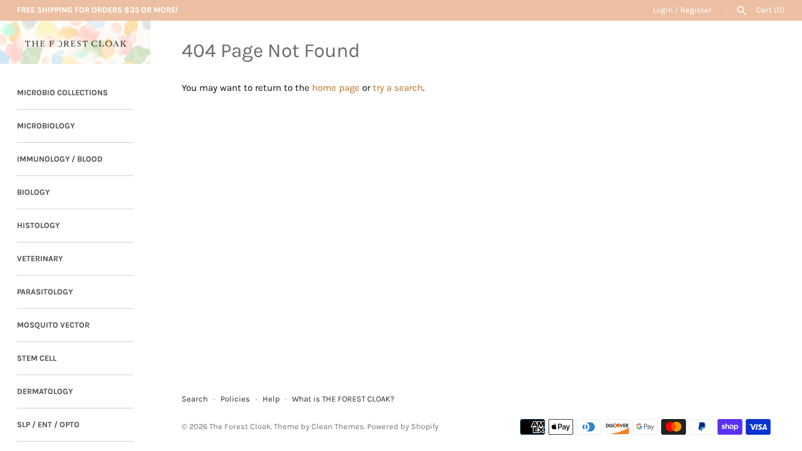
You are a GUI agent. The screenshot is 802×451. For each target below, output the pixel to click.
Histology (38, 225)
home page (336, 87)
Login (663, 9)
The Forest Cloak (240, 426)
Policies (235, 398)
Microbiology (46, 125)
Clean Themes (337, 426)
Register (696, 9)
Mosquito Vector (53, 324)
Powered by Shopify (403, 426)
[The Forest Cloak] (75, 42)
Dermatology (45, 391)
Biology (33, 192)
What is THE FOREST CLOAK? (343, 398)
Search (195, 398)
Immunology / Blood (60, 158)
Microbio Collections (62, 92)
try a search (398, 87)
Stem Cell (36, 358)
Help (271, 398)
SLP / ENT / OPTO (48, 424)
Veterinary (40, 258)
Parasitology (45, 291)
